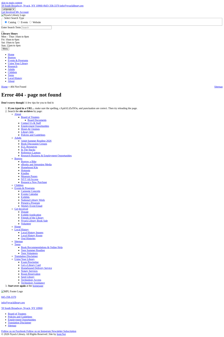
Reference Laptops (31, 152)
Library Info (27, 132)
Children (12, 72)
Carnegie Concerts (30, 191)
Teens (11, 75)
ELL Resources (29, 146)
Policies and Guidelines (33, 134)
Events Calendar (29, 194)
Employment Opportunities (35, 126)
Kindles (25, 173)
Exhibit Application (31, 214)
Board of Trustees (30, 117)
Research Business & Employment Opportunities (46, 155)
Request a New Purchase (34, 182)
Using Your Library (18, 63)
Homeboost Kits (29, 167)
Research (12, 66)
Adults (11, 69)
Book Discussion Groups (34, 143)
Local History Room (31, 235)
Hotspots (25, 170)
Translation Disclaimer (26, 256)
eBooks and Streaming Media (36, 164)
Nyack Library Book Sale (34, 220)
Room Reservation (30, 274)
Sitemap (218, 86)
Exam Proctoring (30, 262)
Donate (25, 211)
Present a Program (30, 203)
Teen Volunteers (29, 253)
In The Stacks (28, 149)
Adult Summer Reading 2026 (36, 140)
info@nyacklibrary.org (13, 302)
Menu (5, 49)
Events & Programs (18, 60)
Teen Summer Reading (33, 250)
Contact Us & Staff (31, 123)
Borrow (12, 57)
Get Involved (21, 208)
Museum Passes (29, 176)
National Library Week (33, 200)
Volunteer (26, 223)
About (11, 81)
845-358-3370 (8, 297)
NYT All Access (29, 179)
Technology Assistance (33, 282)
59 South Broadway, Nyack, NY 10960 (21, 308)
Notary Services (29, 271)
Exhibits (25, 197)
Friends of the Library (32, 217)
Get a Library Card (31, 265)
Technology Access (31, 279)
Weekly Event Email (31, 206)
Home (4, 86)
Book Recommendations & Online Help (42, 247)
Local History (15, 78)
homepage (38, 285)
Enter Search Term (11, 27)
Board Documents (37, 120)
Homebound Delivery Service (36, 268)
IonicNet (61, 334)
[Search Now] (2, 31)
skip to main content (11, 2)
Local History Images (32, 232)
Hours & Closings (30, 129)
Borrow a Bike (28, 161)
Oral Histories (28, 238)
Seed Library (27, 277)
